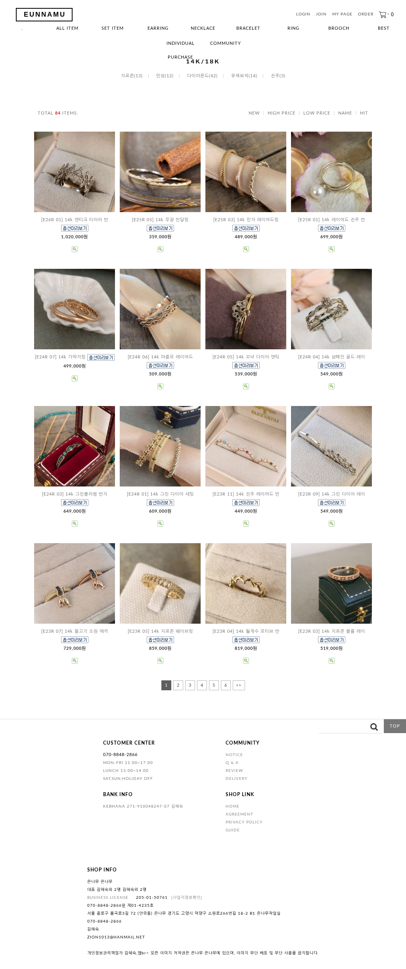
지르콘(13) (132, 76)
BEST (384, 28)
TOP (395, 726)
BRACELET (248, 28)
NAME (345, 113)
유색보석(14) (244, 76)
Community (225, 43)
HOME (232, 806)
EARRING (158, 28)
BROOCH (338, 28)
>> (238, 685)
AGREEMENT (239, 814)
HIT (364, 113)
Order (365, 15)
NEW (254, 113)
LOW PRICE (316, 113)
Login (303, 15)
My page (342, 15)
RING (293, 28)
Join (321, 15)
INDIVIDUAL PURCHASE (181, 45)
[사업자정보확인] (186, 898)
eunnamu (45, 14)
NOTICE (234, 755)
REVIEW (234, 771)
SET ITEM (113, 28)
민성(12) (165, 76)
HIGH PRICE (281, 113)
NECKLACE (203, 28)
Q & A (232, 763)
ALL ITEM (67, 28)
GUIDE (233, 830)
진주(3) (278, 76)
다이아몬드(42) (202, 76)
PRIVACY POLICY (244, 822)
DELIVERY (236, 779)
